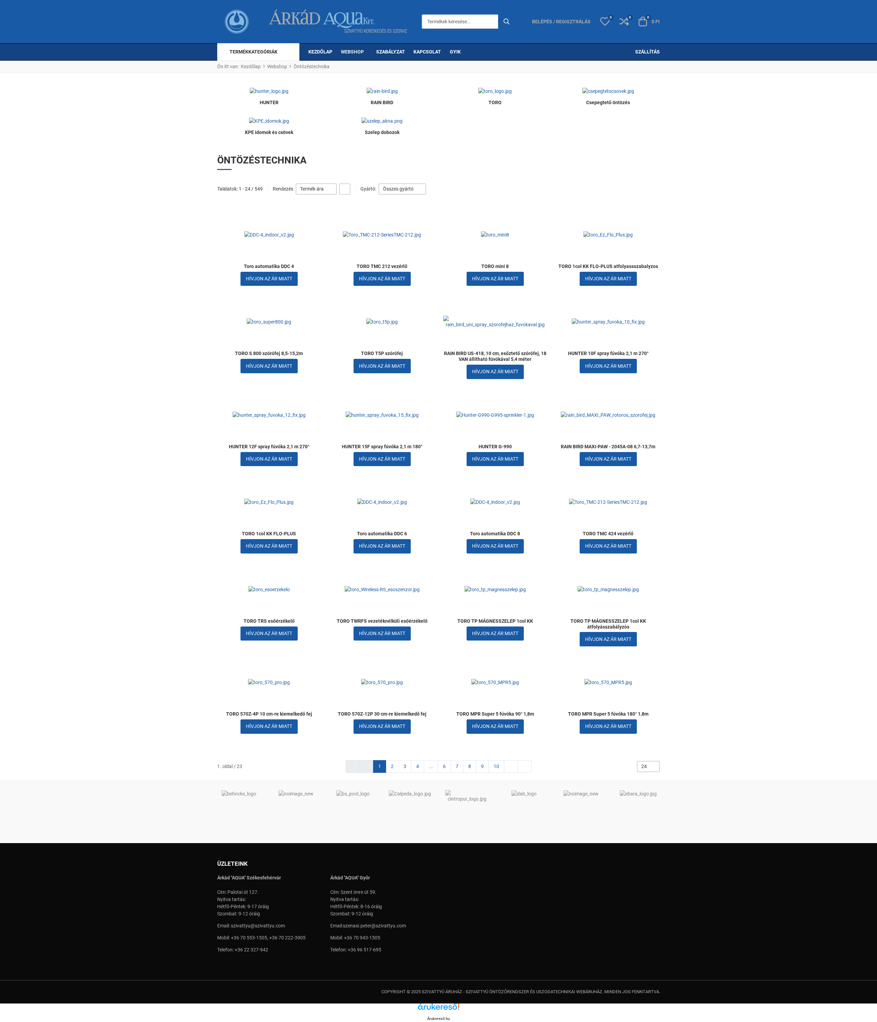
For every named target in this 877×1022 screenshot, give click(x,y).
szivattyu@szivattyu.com (258, 925)
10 (496, 766)
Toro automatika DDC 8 (495, 533)
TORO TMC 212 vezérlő (382, 266)
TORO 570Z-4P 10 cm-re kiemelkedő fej (269, 714)
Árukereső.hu (438, 1019)
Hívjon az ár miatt (269, 278)
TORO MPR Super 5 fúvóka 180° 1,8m (608, 714)
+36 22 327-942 (251, 949)
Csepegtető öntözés (608, 102)
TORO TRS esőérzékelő (269, 621)
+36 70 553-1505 (249, 937)
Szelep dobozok (382, 132)
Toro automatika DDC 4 (269, 266)
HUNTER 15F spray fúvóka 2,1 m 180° (382, 446)
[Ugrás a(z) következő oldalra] (511, 766)
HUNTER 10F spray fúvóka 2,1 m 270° (608, 353)
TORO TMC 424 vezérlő (608, 533)
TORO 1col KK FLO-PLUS (269, 533)
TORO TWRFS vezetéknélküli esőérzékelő (382, 621)
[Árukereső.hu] (438, 1009)
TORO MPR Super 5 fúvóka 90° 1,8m (495, 714)
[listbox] (316, 189)
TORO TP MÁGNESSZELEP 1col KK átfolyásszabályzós (608, 624)
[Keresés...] (506, 21)
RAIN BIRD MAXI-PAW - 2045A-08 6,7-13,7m (608, 446)
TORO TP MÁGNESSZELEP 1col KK (495, 621)
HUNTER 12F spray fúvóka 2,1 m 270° (269, 446)
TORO (495, 102)
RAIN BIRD (382, 102)
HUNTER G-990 (495, 446)
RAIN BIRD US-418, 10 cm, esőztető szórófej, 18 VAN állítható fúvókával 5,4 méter (495, 356)
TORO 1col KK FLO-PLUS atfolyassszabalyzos (608, 266)
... (431, 766)
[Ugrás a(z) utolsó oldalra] (525, 766)
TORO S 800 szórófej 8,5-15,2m (269, 353)
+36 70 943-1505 (362, 937)
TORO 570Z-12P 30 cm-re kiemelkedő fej (382, 714)
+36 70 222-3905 (287, 937)
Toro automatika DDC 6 (382, 533)
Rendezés (283, 189)
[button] (605, 21)
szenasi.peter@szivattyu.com (374, 925)
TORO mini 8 (495, 266)
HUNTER (269, 102)
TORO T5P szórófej (382, 353)
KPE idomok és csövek (269, 132)
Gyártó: (368, 189)
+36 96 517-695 (364, 949)
